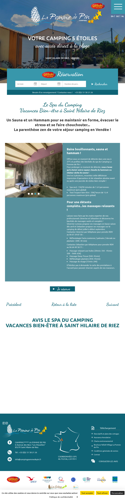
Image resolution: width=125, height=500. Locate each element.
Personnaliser (117, 493)
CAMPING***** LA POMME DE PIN (30, 442)
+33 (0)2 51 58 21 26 (84, 92)
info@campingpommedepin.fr (28, 459)
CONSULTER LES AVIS (108, 461)
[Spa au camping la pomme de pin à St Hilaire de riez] (33, 170)
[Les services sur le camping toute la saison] (62, 18)
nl (122, 16)
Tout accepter (87, 493)
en (112, 16)
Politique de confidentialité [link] (61, 497)
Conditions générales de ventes (106, 451)
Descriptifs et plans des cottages (106, 434)
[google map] (62, 377)
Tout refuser (102, 493)
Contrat (97, 454)
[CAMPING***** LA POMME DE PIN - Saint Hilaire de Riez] (24, 431)
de (117, 16)
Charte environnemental (103, 441)
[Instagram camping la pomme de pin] (6, 423)
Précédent (13, 304)
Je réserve (63, 289)
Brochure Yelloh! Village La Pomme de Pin (107, 446)
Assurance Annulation (102, 437)
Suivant (112, 304)
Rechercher (101, 84)
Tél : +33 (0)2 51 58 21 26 (26, 452)
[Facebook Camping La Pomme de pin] (3, 423)
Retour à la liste (64, 304)
